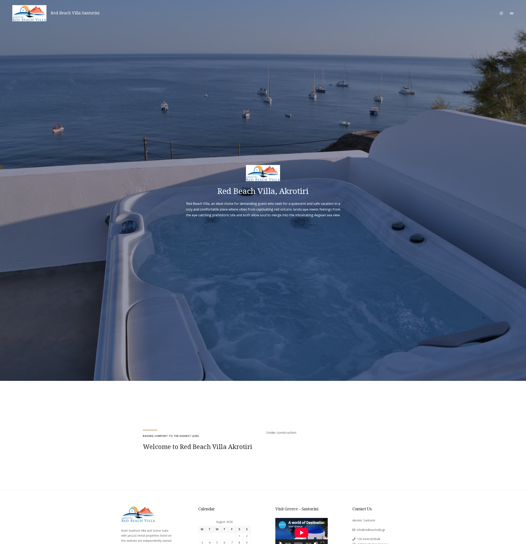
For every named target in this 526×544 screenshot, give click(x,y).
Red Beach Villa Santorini (75, 13)
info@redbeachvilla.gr (371, 530)
